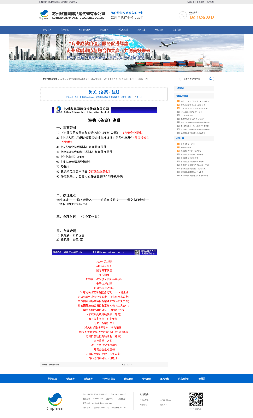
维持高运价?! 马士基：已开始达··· (194, 105)
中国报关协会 (165, 400)
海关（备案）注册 (188, 144)
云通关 (202, 378)
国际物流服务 (84, 30)
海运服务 (70, 378)
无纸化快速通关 (110, 79)
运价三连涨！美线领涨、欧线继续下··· (196, 101)
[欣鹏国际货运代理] (55, 411)
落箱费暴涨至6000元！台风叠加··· (194, 133)
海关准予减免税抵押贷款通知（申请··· (196, 165)
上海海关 (143, 405)
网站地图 (210, 2)
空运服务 (88, 378)
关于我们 (65, 30)
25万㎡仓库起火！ (188, 115)
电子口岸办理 (54, 365)
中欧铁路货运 (108, 378)
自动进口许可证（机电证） (191, 151)
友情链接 (144, 394)
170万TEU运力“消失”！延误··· (192, 112)
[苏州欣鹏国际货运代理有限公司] (73, 19)
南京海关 (163, 405)
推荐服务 (180, 88)
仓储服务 (146, 378)
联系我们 (176, 30)
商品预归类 (96, 79)
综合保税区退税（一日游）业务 (133, 79)
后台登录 (121, 399)
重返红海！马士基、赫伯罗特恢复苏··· (196, 126)
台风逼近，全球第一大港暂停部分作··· (196, 130)
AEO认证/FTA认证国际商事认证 (74, 79)
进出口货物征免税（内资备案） (193, 155)
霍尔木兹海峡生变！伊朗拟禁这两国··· (196, 122)
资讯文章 (180, 138)
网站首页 (47, 30)
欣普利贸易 (144, 400)
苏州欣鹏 (52, 378)
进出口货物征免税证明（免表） (193, 162)
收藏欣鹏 (190, 2)
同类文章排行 (182, 96)
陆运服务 (128, 378)
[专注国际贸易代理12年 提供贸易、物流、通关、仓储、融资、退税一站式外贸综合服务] (126, 53)
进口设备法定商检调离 (189, 158)
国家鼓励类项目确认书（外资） (193, 172)
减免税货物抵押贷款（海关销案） (194, 169)
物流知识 (104, 30)
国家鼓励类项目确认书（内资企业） (195, 176)
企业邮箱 (109, 399)
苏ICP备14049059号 (118, 394)
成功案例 (159, 30)
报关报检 (164, 378)
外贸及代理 (123, 30)
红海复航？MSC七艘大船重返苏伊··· (195, 108)
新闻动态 (141, 30)
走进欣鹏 (200, 2)
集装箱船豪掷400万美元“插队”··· (193, 119)
